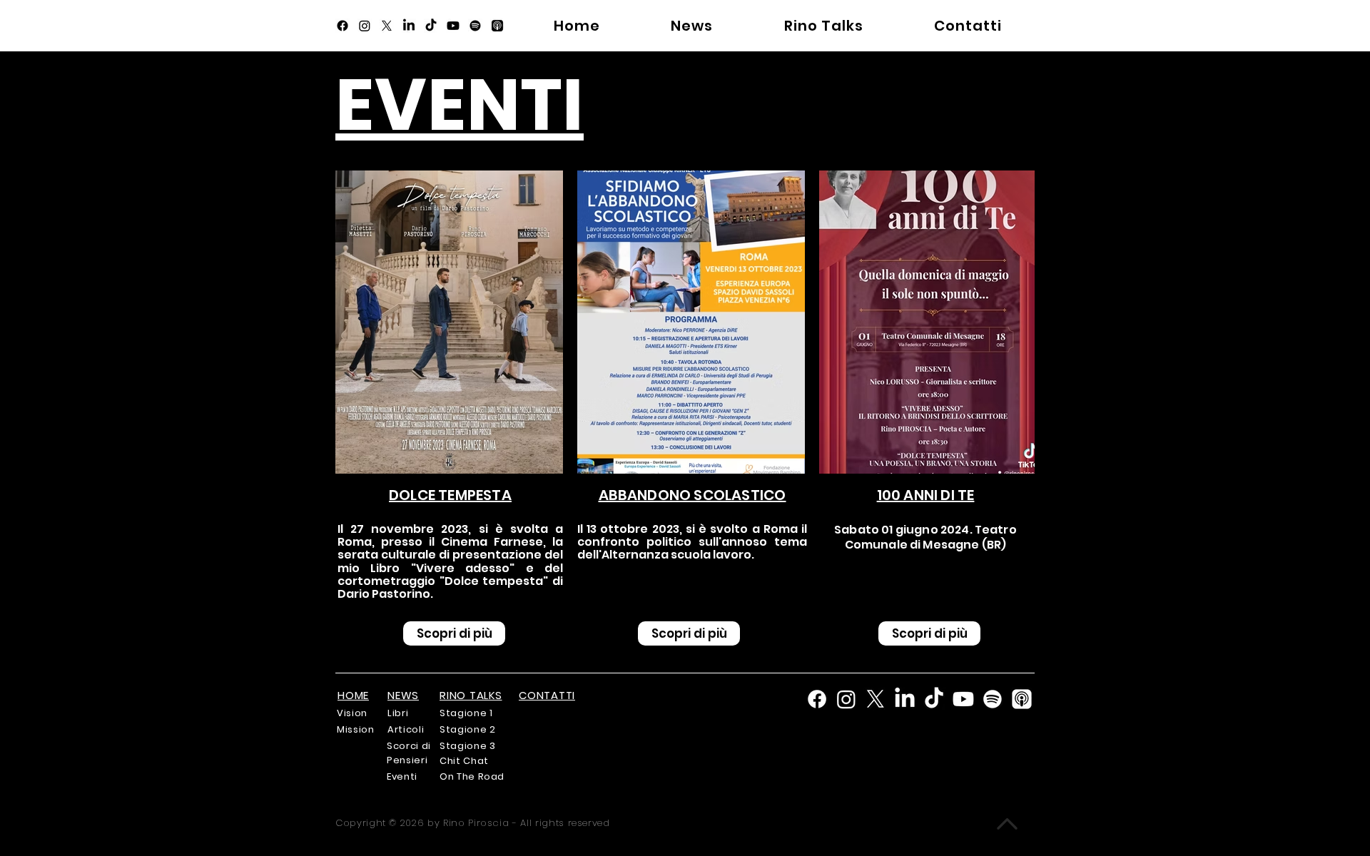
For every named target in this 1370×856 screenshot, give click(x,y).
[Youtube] (453, 26)
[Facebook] (342, 26)
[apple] (497, 26)
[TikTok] (431, 26)
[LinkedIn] (409, 26)
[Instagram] (364, 26)
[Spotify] (475, 26)
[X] (387, 26)
